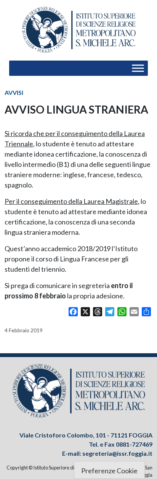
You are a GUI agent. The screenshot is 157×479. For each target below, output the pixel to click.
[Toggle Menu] (138, 68)
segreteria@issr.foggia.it (117, 453)
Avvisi (14, 92)
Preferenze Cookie (109, 470)
